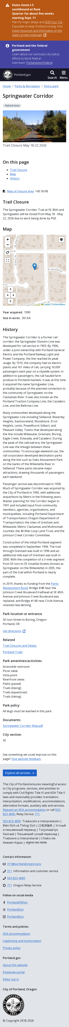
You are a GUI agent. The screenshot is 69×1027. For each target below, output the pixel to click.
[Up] (10, 289)
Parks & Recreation (27, 86)
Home (7, 86)
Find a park (51, 86)
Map (13, 174)
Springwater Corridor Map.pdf (23, 726)
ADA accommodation (16, 934)
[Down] (10, 301)
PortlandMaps (58, 304)
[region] (34, 270)
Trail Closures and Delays (20, 646)
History (15, 178)
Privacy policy (12, 948)
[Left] (7, 295)
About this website (15, 965)
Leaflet (46, 304)
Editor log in (11, 979)
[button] (52, 74)
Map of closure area (20, 191)
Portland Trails (13, 652)
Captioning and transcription (22, 941)
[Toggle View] (61, 239)
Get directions (12, 631)
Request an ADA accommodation (24, 810)
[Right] (13, 295)
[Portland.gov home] (17, 75)
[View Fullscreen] (7, 260)
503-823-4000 (12, 821)
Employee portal (14, 972)
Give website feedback (26, 759)
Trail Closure (18, 170)
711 (37, 814)
